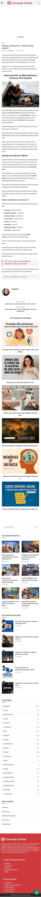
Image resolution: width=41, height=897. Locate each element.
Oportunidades (21, 773)
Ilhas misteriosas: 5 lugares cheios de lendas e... (20, 446)
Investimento (21, 756)
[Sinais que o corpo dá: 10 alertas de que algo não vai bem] (20, 367)
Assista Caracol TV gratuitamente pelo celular (24, 669)
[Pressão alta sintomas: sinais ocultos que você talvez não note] (20, 334)
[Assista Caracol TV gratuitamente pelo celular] (7, 672)
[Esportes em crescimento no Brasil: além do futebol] (10, 570)
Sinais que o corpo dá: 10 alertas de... (21, 382)
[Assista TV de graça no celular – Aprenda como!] (7, 626)
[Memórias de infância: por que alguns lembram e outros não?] (20, 461)
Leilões (21, 760)
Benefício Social (21, 714)
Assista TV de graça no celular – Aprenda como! (26, 622)
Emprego (21, 739)
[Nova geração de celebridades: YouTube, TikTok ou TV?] (10, 546)
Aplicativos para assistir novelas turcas (27, 638)
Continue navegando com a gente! (15, 277)
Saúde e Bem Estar (21, 785)
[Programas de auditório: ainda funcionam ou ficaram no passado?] (30, 546)
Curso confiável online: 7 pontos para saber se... (20, 509)
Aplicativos (21, 706)
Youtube (9, 256)
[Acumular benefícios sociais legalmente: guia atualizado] (30, 593)
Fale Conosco (6, 811)
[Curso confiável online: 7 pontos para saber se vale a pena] (20, 494)
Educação (21, 735)
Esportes (21, 748)
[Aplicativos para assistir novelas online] (7, 688)
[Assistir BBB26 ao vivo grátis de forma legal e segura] (30, 570)
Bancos (21, 710)
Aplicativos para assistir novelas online (27, 684)
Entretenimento (21, 744)
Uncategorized (21, 794)
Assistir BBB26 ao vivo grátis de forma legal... (30, 579)
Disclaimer (5, 807)
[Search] (39, 3)
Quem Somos (6, 820)
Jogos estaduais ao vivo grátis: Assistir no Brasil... (10, 603)
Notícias (21, 769)
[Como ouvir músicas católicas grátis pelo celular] (7, 657)
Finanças (21, 752)
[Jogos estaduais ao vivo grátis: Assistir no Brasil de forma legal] (10, 593)
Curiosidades (21, 727)
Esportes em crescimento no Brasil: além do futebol (10, 580)
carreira (21, 719)
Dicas (21, 731)
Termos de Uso (6, 824)
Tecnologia (21, 790)
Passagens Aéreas (21, 777)
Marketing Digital (21, 764)
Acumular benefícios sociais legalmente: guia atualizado (30, 603)
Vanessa (11, 50)
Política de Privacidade (8, 816)
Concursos (21, 723)
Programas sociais (21, 781)
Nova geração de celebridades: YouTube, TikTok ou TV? (10, 557)
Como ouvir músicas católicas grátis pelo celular (25, 653)
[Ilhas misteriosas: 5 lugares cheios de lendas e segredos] (20, 430)
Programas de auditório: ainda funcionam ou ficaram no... (30, 557)
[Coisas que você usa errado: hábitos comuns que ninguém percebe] (20, 397)
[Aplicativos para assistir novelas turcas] (7, 641)
